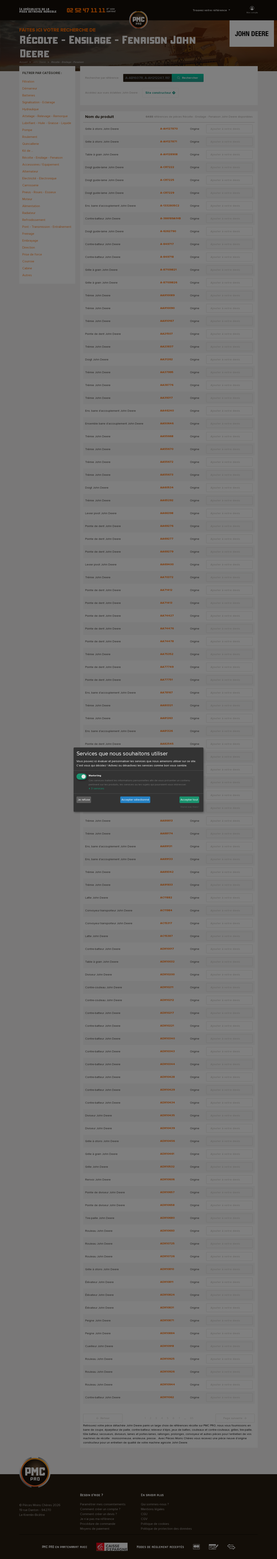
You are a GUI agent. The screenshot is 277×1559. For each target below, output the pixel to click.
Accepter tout (189, 799)
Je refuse (84, 799)
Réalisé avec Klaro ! (189, 807)
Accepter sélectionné (135, 799)
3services (96, 788)
